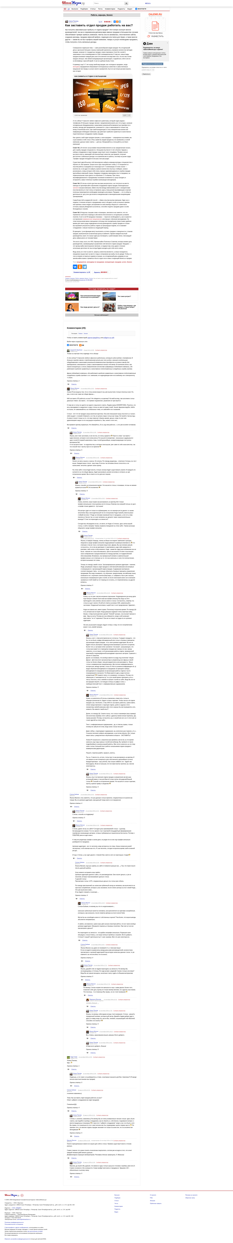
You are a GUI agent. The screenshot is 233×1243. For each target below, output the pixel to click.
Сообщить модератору (101, 350)
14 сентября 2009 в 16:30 (92, 862)
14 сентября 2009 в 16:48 (98, 903)
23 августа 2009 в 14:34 (89, 1162)
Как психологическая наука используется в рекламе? (90, 296)
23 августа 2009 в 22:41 (89, 1115)
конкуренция (109, 262)
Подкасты (121, 9)
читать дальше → (92, 1003)
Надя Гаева (73, 1057)
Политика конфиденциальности (14, 1222)
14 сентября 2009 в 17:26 (106, 695)
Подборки (84, 9)
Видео (129, 9)
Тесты (100, 9)
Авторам (152, 1200)
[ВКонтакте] (115, 22)
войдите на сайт (108, 337)
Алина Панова (77, 432)
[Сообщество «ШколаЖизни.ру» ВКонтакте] (141, 9)
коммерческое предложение (92, 219)
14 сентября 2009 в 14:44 (95, 482)
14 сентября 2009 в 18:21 (105, 1042)
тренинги (76, 188)
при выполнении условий (35, 1231)
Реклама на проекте (191, 1195)
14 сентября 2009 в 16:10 (87, 538)
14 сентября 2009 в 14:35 (92, 457)
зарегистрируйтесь (93, 337)
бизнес (129, 262)
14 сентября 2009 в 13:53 (87, 388)
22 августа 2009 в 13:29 (84, 1140)
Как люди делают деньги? (90, 307)
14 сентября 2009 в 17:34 (103, 984)
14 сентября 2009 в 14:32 (92, 825)
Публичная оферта (155, 1203)
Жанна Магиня (74, 388)
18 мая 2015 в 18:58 (89, 350)
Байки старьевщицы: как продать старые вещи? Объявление (127, 307)
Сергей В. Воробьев (76, 350)
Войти (148, 3)
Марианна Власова (95, 999)
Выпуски (75, 9)
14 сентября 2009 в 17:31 (105, 773)
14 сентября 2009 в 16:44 (105, 634)
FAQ (151, 1198)
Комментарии (110, 9)
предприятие (81, 262)
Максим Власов (71, 1140)
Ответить (74, 384)
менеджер (76, 66)
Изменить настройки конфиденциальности (17, 1239)
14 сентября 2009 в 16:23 (103, 593)
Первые (80, 333)
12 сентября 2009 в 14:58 (85, 1057)
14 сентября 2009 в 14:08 (89, 432)
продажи (118, 262)
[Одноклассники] (117, 22)
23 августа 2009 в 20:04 (84, 1090)
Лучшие (86, 333)
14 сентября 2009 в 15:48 (98, 498)
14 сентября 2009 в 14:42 (92, 811)
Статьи (93, 9)
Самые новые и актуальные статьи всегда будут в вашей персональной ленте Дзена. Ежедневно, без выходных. (154, 55)
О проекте (153, 1195)
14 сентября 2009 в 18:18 (106, 1031)
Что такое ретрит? (124, 296)
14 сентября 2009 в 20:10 (110, 999)
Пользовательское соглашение (14, 1224)
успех (124, 262)
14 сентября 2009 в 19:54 (98, 944)
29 (101, 22)
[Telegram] (120, 22)
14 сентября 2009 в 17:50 (105, 1010)
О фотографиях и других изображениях (16, 1227)
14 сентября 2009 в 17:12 (100, 965)
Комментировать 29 (82, 272)
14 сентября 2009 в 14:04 (87, 794)
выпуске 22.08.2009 (86, 280)
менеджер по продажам (95, 262)
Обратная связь (190, 1198)
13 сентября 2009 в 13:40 (89, 1073)
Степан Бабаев (74, 794)
